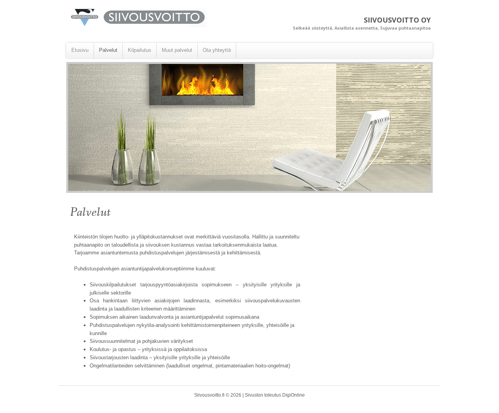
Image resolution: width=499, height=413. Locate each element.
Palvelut (108, 50)
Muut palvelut (177, 50)
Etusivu (79, 50)
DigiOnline (293, 395)
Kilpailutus (139, 50)
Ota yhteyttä (217, 50)
